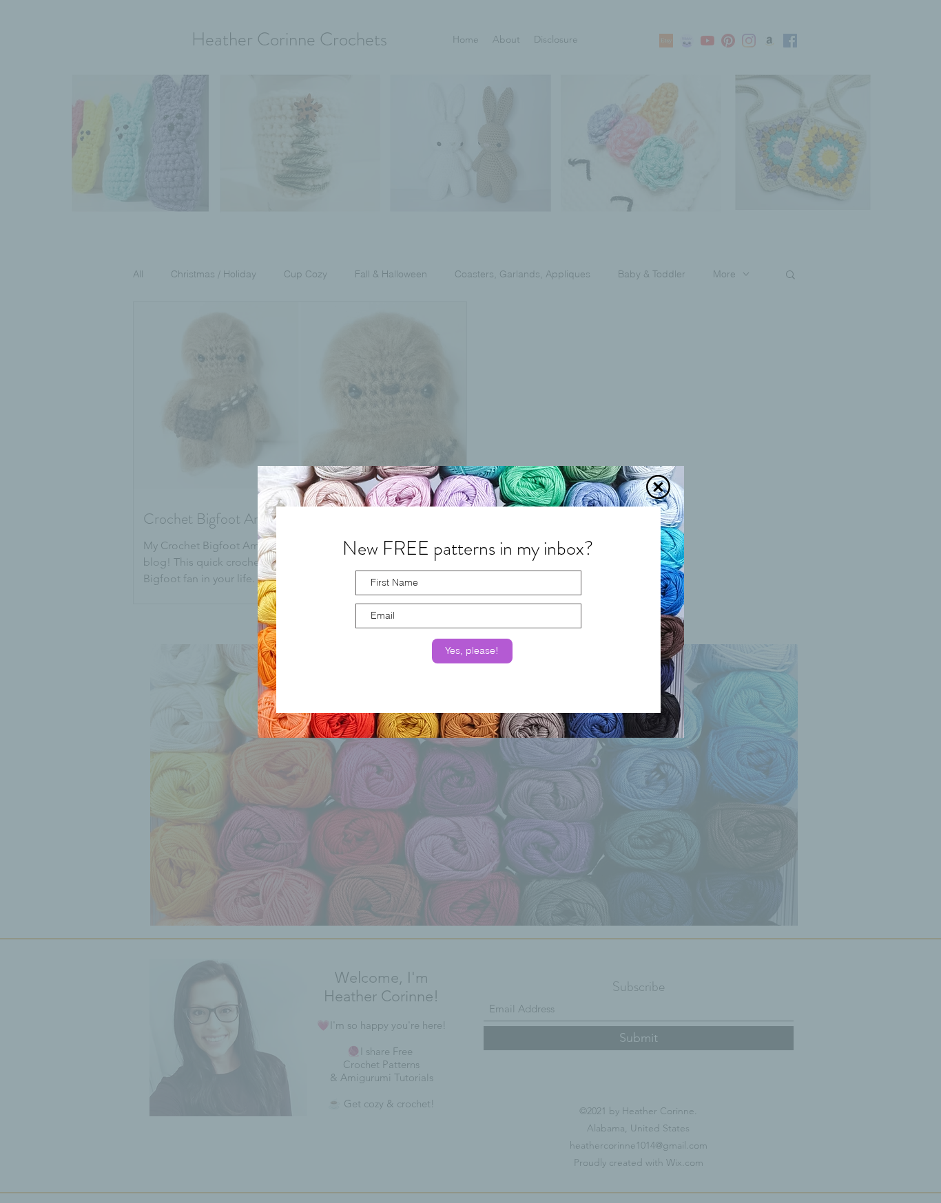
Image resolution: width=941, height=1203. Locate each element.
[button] (658, 487)
